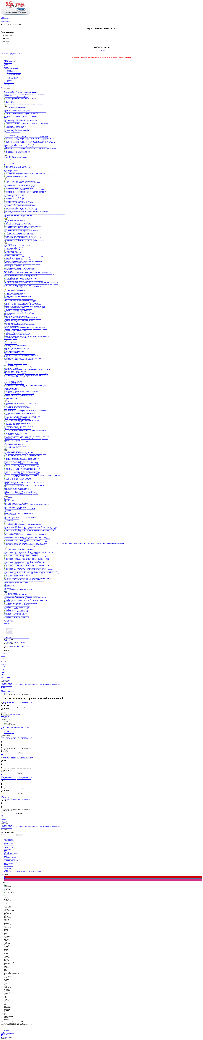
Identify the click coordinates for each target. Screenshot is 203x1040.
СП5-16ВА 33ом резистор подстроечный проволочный (16, 799)
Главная (6, 60)
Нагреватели (7, 314)
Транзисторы (7, 510)
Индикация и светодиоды (11, 170)
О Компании (7, 70)
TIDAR (3, 672)
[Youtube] (4, 877)
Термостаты (7, 481)
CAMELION (4, 653)
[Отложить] (2, 756)
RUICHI (3, 666)
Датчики (6, 117)
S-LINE (3, 669)
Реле (5, 443)
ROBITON (3, 664)
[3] (4, 705)
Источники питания (9, 212)
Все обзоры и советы (6, 683)
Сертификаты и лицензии (14, 73)
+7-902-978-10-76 (101, 50)
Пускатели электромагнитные (12, 372)
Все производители (6, 680)
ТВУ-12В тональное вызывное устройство (15, 642)
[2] (3, 705)
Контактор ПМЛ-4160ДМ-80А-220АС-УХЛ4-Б (16, 646)
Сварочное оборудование (11, 447)
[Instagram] (4, 879)
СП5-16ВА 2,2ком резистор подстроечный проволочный (16, 758)
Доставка (6, 67)
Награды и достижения (13, 74)
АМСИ (3, 675)
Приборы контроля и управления (13, 356)
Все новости (4, 819)
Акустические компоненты (11, 91)
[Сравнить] (2, 754)
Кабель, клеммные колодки (11, 248)
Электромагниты (8, 601)
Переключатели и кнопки (11, 352)
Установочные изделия (10, 514)
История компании (12, 71)
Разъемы (6, 404)
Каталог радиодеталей (10, 61)
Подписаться (19, 835)
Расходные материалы (10, 409)
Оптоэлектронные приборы (11, 326)
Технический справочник (11, 68)
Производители (8, 63)
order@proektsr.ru (5, 21)
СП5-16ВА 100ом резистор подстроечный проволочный (16, 738)
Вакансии (9, 80)
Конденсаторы (8, 271)
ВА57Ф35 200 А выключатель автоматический (16, 638)
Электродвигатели (9, 588)
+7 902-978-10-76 (5, 17)
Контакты (6, 84)
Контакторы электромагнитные (12, 292)
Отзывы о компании (12, 77)
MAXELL (3, 661)
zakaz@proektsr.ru (15, 53)
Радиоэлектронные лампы (11, 388)
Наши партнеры (11, 75)
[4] (6, 705)
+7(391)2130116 (5, 19)
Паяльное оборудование (10, 339)
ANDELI (3, 656)
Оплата (6, 65)
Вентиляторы (7, 109)
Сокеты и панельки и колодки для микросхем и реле (18, 461)
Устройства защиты (9, 520)
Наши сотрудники (12, 78)
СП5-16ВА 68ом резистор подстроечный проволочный (16, 779)
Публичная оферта (9, 83)
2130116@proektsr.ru (7, 54)
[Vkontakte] (4, 878)
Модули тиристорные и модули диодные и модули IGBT (19, 302)
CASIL (2, 658)
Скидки (6, 64)
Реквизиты (10, 81)
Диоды (6, 164)
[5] (7, 705)
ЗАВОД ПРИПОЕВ (6, 677)
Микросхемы (7, 297)
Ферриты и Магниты (9, 584)
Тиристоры (7, 499)
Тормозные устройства (10, 159)
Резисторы (7, 414)
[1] (1, 705)
